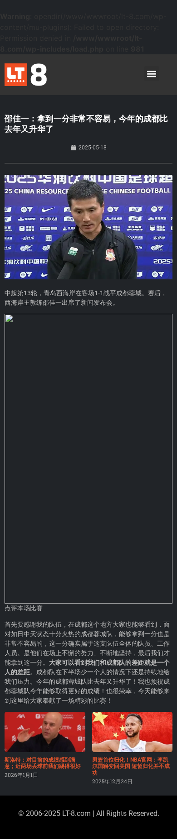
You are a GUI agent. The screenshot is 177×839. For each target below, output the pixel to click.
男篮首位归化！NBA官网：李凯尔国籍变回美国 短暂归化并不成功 (131, 766)
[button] (151, 73)
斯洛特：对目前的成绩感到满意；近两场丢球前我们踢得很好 (43, 763)
